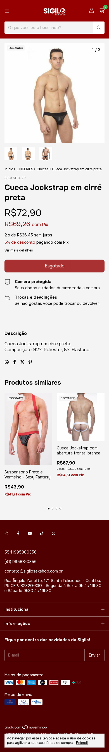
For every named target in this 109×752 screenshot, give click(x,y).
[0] (102, 10)
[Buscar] (99, 27)
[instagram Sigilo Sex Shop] (6, 533)
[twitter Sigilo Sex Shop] (53, 533)
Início (8, 169)
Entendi (82, 743)
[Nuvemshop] (26, 728)
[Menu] (7, 10)
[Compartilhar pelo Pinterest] (30, 362)
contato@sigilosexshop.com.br (33, 571)
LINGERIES (24, 169)
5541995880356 (20, 552)
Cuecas (43, 169)
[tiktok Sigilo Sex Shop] (42, 533)
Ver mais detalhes (18, 250)
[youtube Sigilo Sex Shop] (30, 533)
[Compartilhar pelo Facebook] (15, 362)
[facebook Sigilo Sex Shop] (18, 533)
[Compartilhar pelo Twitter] (23, 362)
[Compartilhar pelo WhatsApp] (7, 362)
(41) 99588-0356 (20, 561)
